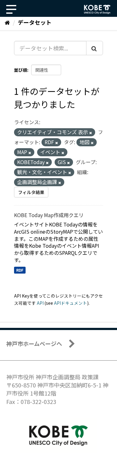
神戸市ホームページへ (34, 343)
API (40, 303)
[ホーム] (7, 22)
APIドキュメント (70, 303)
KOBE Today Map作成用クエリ (49, 215)
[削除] (90, 132)
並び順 (20, 70)
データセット (34, 22)
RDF (19, 270)
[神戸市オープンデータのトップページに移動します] (97, 9)
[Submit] (94, 48)
